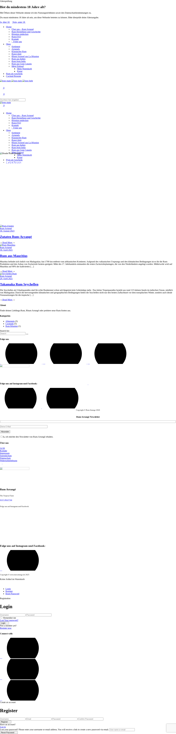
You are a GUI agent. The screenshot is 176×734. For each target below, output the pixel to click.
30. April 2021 (6, 250)
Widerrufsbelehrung (8, 460)
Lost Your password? (9, 620)
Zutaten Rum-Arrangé (16, 236)
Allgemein (10, 321)
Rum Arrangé (6, 228)
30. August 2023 (7, 231)
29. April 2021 (6, 278)
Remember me (9, 618)
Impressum (4, 453)
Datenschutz (5, 458)
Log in (3, 727)
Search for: (4, 331)
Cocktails (10, 324)
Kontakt (3, 451)
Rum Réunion (12, 326)
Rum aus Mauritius (13, 256)
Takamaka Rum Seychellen (19, 284)
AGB (2, 448)
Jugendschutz (6, 456)
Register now (6, 628)
